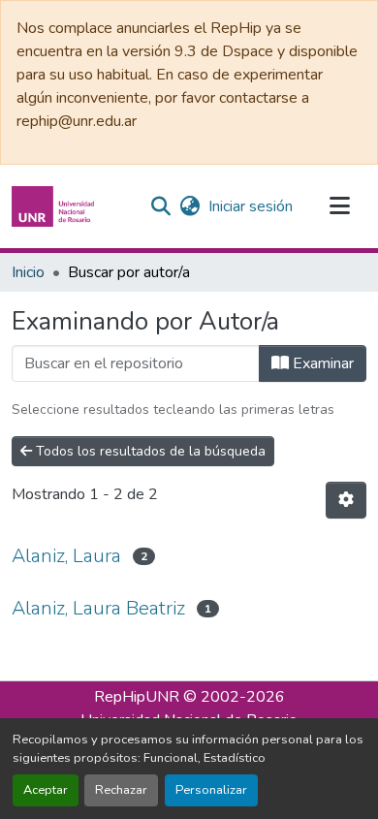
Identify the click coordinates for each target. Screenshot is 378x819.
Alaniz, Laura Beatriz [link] (98, 608)
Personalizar (211, 790)
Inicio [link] (28, 272)
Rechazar (121, 790)
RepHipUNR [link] (136, 697)
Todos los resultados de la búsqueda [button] (149, 451)
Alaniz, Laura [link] (66, 556)
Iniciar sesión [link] (250, 206)
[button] (55, 206)
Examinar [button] (321, 363)
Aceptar (45, 790)
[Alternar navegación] (339, 206)
